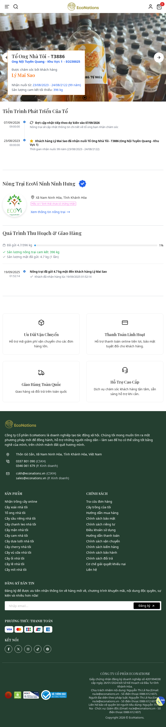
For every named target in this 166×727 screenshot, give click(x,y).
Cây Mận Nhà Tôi (16, 530)
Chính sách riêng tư (100, 524)
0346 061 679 (25, 466)
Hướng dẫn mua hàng (102, 513)
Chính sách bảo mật (100, 518)
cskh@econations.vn (30, 473)
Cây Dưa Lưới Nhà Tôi (19, 541)
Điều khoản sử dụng (101, 530)
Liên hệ (91, 570)
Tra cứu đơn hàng (99, 501)
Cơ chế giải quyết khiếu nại (106, 564)
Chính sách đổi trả (99, 558)
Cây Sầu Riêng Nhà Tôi (20, 518)
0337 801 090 (25, 461)
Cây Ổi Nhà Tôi (14, 558)
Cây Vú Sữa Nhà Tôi (18, 552)
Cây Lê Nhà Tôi (14, 564)
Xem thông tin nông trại (48, 212)
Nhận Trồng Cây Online (21, 501)
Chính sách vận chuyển (103, 541)
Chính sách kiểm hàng (102, 547)
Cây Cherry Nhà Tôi (18, 547)
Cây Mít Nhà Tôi (16, 570)
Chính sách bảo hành (101, 552)
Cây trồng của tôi (98, 507)
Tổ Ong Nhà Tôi (15, 513)
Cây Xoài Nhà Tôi (16, 507)
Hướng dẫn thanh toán (103, 535)
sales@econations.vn (31, 478)
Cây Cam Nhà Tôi (16, 535)
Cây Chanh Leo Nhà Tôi (20, 524)
